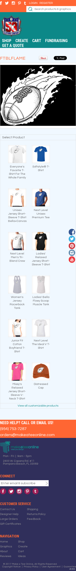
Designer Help (9, 514)
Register (46, 3)
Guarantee (70, 566)
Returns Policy (36, 514)
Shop (6, 40)
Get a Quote (13, 45)
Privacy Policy (31, 566)
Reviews (5, 556)
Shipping (32, 509)
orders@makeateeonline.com (27, 435)
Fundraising (56, 40)
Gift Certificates (10, 523)
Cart (36, 40)
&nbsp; (17, 154)
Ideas (22, 556)
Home (4, 541)
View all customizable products (38, 405)
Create (21, 40)
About (4, 551)
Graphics (6, 546)
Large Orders (9, 519)
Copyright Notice (11, 566)
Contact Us (7, 509)
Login (33, 3)
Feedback (34, 519)
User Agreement (51, 566)
